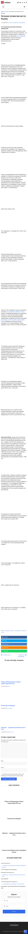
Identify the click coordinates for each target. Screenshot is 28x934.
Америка (8, 630)
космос (11, 630)
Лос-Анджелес (17, 630)
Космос (6, 11)
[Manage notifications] (25, 931)
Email (2, 767)
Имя (2, 760)
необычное (23, 630)
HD (4, 630)
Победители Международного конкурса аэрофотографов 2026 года (14, 802)
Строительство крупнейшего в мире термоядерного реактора (14, 851)
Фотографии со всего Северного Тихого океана (13, 884)
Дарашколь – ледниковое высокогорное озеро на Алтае (14, 834)
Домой (2, 11)
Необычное (15, 22)
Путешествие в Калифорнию (14, 818)
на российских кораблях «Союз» (15, 311)
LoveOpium (6, 2)
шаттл (2, 632)
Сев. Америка (22, 22)
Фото (9, 686)
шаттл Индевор (21, 36)
